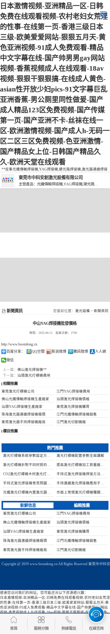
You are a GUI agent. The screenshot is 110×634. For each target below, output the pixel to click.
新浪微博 (59, 351)
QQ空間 (38, 351)
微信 (10, 360)
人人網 (100, 351)
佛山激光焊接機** (32, 369)
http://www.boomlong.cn (19, 344)
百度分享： (15, 351)
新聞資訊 (101, 311)
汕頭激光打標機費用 (33, 375)
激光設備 (82, 311)
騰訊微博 (80, 351)
